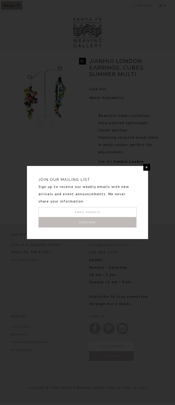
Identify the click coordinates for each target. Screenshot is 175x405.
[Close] (146, 167)
